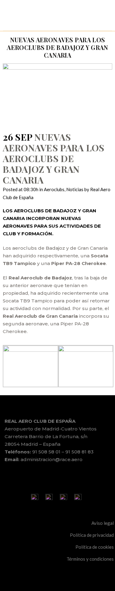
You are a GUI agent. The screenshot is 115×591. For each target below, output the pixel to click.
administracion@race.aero (51, 459)
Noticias (74, 189)
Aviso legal (102, 523)
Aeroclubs (54, 189)
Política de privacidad (92, 535)
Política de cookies (94, 547)
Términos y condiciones (90, 559)
